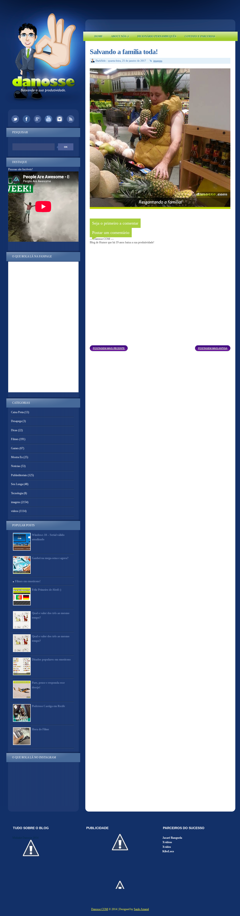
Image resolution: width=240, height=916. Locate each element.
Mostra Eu (17, 457)
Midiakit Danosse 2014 (25, 837)
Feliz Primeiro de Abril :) (46, 589)
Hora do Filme (40, 729)
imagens (157, 60)
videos (14, 511)
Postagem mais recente (109, 348)
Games (15, 448)
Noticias (15, 466)
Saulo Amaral (141, 909)
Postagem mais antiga (212, 348)
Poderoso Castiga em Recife (48, 706)
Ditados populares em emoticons (51, 659)
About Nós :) (120, 36)
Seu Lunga (17, 484)
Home (98, 36)
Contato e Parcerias (200, 36)
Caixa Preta (17, 412)
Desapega (16, 421)
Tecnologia (17, 493)
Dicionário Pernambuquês (156, 36)
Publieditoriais (19, 475)
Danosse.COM (99, 909)
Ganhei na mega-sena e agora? (50, 558)
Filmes (15, 439)
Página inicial (161, 347)
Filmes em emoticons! (28, 581)
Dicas (14, 430)
